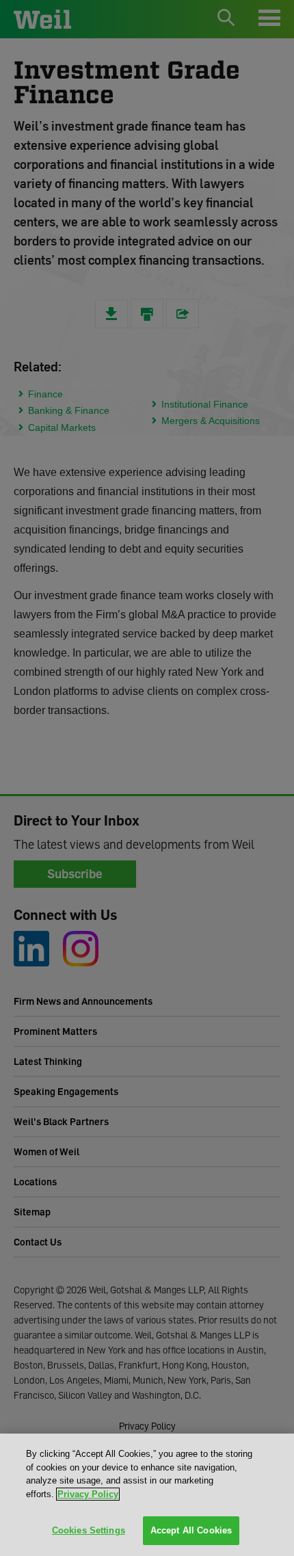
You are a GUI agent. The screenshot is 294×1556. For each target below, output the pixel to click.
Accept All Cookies (191, 1530)
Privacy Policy (87, 1494)
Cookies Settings (88, 1530)
